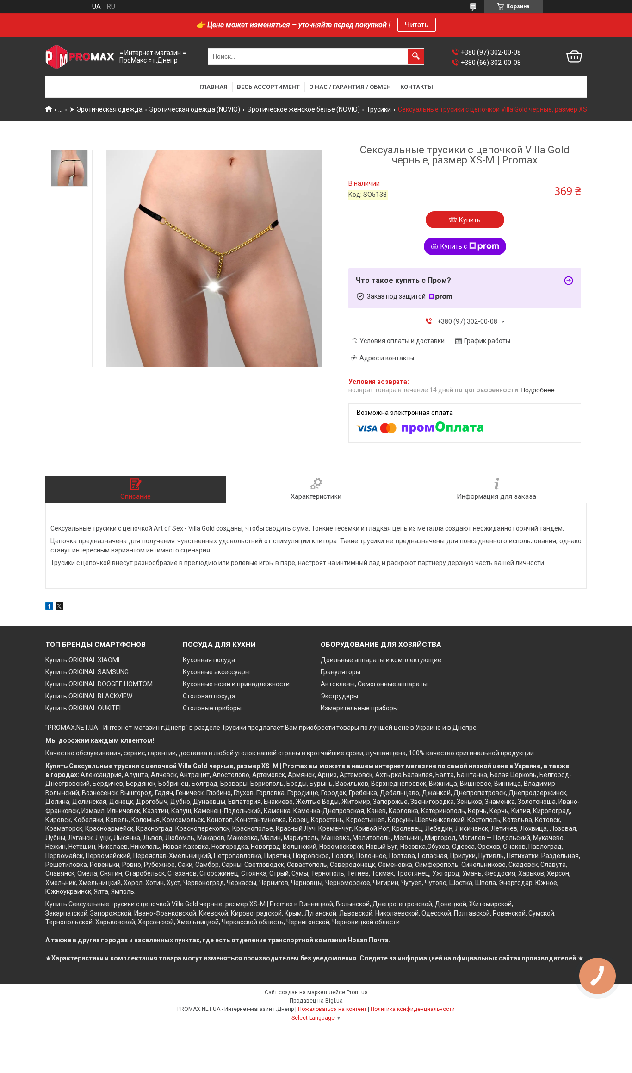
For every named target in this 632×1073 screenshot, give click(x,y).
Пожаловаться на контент (332, 1009)
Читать (416, 24)
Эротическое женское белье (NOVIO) (303, 109)
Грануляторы (340, 672)
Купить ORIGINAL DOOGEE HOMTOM (99, 684)
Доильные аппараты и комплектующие (381, 660)
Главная (213, 86)
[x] (59, 607)
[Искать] (416, 56)
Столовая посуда (209, 696)
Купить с (453, 246)
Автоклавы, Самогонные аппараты (374, 684)
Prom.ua (357, 992)
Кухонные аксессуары (216, 672)
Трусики (378, 109)
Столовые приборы (212, 708)
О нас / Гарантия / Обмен (350, 86)
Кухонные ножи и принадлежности (236, 684)
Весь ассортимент (268, 86)
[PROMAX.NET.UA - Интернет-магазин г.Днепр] (80, 56)
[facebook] (49, 607)
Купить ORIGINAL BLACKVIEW (88, 696)
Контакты (416, 86)
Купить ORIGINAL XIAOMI (82, 660)
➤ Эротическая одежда (106, 109)
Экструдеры (339, 696)
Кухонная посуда (209, 660)
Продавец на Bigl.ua (316, 1001)
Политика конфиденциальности (413, 1009)
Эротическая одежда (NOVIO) (194, 109)
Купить (470, 220)
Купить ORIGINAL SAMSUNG (87, 672)
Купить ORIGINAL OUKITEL (84, 708)
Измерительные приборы (359, 708)
